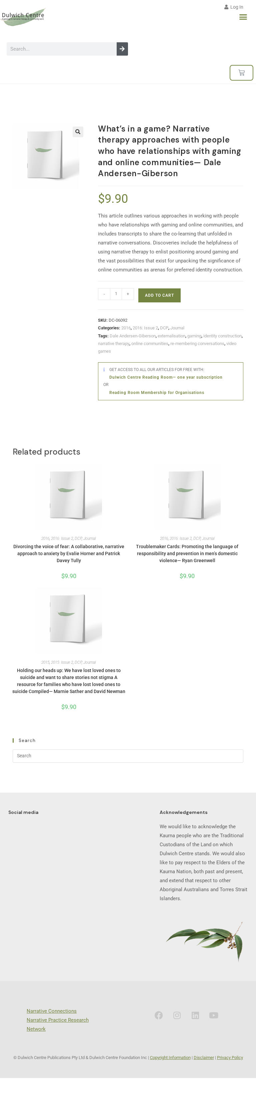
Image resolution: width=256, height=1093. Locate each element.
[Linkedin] (195, 1015)
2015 (45, 662)
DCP (164, 327)
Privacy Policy (230, 1057)
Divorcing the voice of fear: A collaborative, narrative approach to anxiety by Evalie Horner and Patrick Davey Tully (68, 553)
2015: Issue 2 (62, 662)
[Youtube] (213, 1015)
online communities (149, 343)
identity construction (222, 335)
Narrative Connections (52, 1011)
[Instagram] (177, 1015)
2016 (126, 327)
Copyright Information (170, 1057)
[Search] (122, 49)
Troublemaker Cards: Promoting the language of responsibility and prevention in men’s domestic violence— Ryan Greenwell (187, 553)
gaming (194, 335)
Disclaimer (204, 1057)
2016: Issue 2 (145, 327)
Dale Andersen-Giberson (133, 335)
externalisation (171, 335)
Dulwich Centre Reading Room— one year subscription (166, 377)
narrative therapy (113, 343)
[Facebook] (158, 1015)
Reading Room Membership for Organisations (156, 392)
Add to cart (159, 295)
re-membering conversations (197, 343)
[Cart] (241, 73)
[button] (243, 17)
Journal (177, 327)
